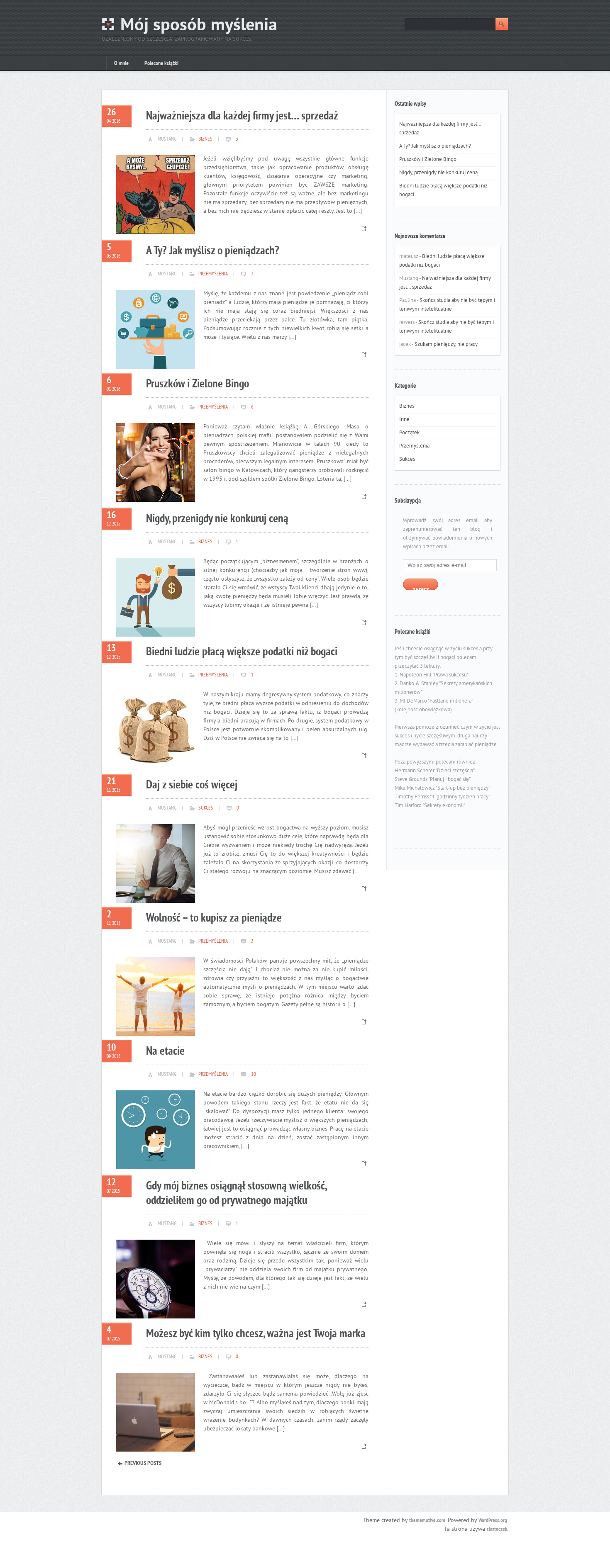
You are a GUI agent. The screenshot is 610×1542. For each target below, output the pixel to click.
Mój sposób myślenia (198, 26)
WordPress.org (492, 1521)
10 (253, 1074)
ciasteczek (497, 1529)
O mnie (121, 63)
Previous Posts (142, 1464)
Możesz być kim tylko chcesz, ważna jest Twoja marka (256, 1334)
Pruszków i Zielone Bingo (197, 384)
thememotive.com (427, 1521)
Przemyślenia (213, 274)
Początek (409, 433)
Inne (404, 419)
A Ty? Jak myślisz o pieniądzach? (212, 251)
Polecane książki (161, 63)
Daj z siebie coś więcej (191, 785)
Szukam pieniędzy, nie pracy (446, 344)
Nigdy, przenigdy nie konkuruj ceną (217, 519)
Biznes (205, 139)
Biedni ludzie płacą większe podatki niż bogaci (241, 652)
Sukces (205, 808)
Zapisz (420, 588)
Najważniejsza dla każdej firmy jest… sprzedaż (242, 116)
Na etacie (165, 1051)
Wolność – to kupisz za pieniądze (214, 918)
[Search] (501, 24)
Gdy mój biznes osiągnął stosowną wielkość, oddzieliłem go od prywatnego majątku (236, 1193)
